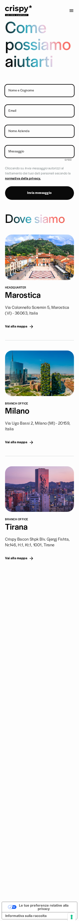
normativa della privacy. (23, 178)
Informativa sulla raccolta (26, 916)
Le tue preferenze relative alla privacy (43, 907)
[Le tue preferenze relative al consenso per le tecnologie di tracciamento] (72, 917)
